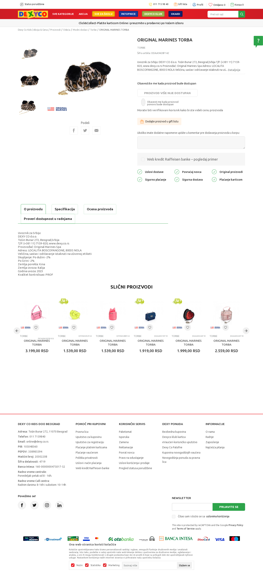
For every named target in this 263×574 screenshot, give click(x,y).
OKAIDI (175, 14)
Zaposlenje (212, 442)
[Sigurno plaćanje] (139, 179)
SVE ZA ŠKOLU (103, 14)
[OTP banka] (121, 539)
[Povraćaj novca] (176, 171)
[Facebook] (74, 130)
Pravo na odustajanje (131, 457)
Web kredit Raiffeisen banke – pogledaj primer (182, 159)
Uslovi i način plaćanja (88, 463)
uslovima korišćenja (217, 516)
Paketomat (125, 431)
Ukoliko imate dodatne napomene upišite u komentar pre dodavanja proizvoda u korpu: (188, 132)
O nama (210, 431)
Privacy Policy (236, 525)
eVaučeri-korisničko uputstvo (179, 442)
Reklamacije (126, 447)
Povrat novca (126, 452)
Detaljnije (234, 70)
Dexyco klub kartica (174, 436)
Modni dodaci (80, 30)
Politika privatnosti (87, 457)
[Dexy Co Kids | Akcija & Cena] (33, 13)
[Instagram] (47, 505)
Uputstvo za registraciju (90, 442)
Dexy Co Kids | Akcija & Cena (33, 30)
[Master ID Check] (98, 539)
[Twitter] (34, 505)
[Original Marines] (57, 108)
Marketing (114, 565)
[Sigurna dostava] (176, 179)
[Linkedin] (59, 505)
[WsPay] (147, 539)
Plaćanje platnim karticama (91, 447)
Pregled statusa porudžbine (135, 468)
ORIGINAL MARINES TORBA (37, 342)
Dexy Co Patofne (172, 447)
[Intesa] (176, 539)
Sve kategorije (63, 14)
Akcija (83, 14)
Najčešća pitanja (215, 447)
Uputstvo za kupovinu (89, 436)
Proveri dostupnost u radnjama (48, 219)
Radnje (210, 436)
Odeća (66, 30)
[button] (36, 327)
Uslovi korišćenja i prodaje (134, 463)
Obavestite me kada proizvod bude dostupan (166, 83)
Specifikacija (65, 209)
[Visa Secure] (86, 539)
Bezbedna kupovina (174, 431)
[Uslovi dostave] (139, 171)
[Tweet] (85, 130)
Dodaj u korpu (40, 373)
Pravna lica (82, 431)
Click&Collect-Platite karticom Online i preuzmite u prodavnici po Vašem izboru (131, 23)
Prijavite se (228, 506)
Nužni (79, 565)
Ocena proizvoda (100, 209)
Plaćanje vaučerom (87, 452)
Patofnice (128, 14)
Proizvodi (55, 30)
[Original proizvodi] (214, 171)
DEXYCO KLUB (153, 14)
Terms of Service (186, 528)
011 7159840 (37, 436)
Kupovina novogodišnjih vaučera (181, 452)
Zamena (124, 442)
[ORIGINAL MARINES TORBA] (37, 314)
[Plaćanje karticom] (214, 179)
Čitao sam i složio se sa (203, 516)
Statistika (95, 565)
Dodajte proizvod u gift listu (161, 121)
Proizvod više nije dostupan (167, 93)
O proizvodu (33, 209)
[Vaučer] (73, 539)
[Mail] (96, 130)
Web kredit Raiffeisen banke (92, 468)
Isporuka (124, 436)
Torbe (93, 30)
